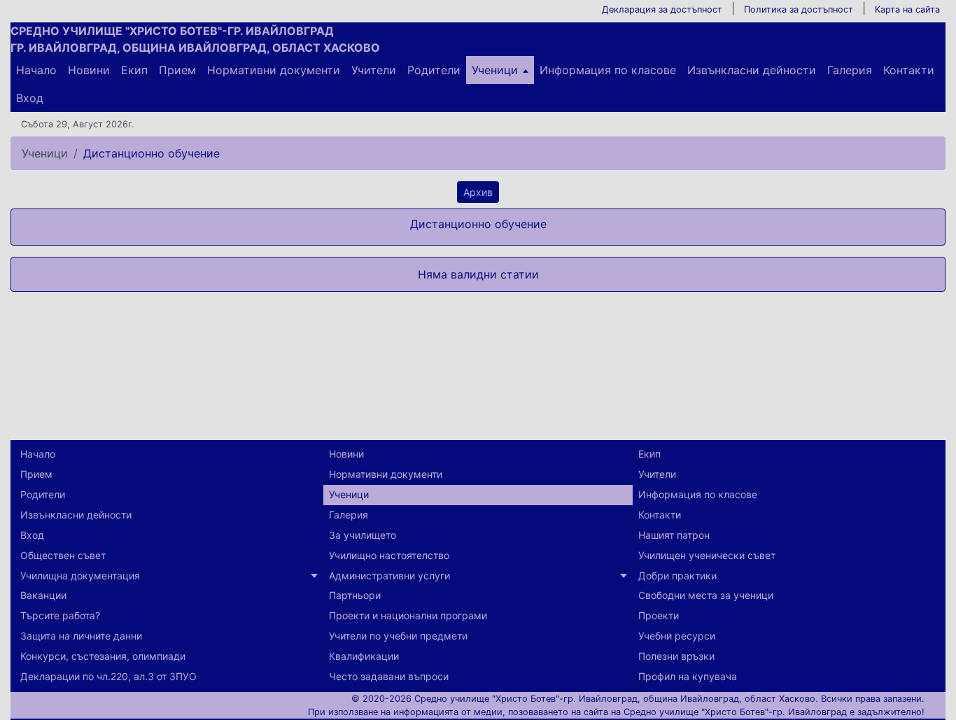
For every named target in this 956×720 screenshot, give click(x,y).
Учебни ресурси (676, 636)
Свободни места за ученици (705, 595)
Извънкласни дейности (751, 70)
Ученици (495, 70)
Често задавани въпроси (389, 676)
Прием (177, 70)
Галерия (849, 70)
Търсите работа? (60, 615)
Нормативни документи (273, 70)
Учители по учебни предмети (398, 636)
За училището (362, 535)
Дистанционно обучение (151, 153)
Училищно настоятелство (389, 555)
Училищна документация (80, 575)
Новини (89, 70)
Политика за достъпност (798, 9)
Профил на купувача (687, 676)
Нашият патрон (674, 535)
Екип (134, 70)
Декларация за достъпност (662, 9)
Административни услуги (389, 575)
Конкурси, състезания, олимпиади (102, 656)
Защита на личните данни (81, 636)
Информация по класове (608, 70)
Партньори (355, 595)
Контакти (908, 70)
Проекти (658, 615)
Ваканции (43, 595)
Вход (29, 98)
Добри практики (677, 575)
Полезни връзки (676, 656)
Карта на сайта (907, 9)
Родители (434, 70)
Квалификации (364, 656)
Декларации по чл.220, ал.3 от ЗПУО (108, 676)
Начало (36, 70)
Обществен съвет (63, 555)
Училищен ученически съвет (706, 555)
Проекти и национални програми (408, 615)
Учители (373, 70)
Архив (478, 192)
